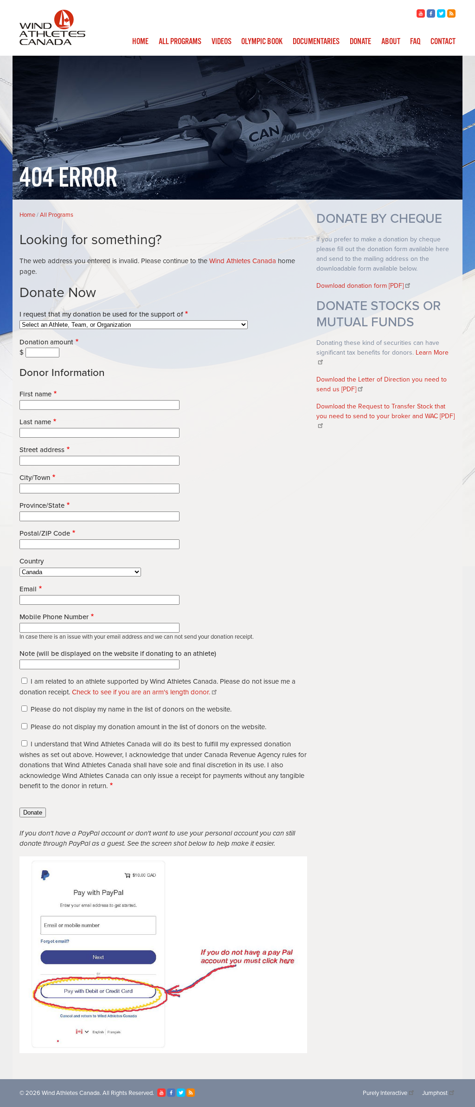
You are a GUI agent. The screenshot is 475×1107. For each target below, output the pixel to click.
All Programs (180, 42)
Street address (41, 450)
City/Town (34, 477)
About (390, 42)
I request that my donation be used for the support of (101, 314)
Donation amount (46, 342)
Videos (221, 42)
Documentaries (316, 42)
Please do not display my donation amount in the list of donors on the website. (148, 727)
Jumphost (435, 1093)
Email (28, 589)
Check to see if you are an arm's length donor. (141, 692)
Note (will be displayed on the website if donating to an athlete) (117, 653)
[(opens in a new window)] (421, 15)
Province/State (41, 505)
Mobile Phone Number (54, 617)
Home (140, 42)
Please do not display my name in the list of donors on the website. (131, 709)
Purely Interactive (385, 1093)
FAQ (415, 42)
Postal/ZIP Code (44, 533)
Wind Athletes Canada (242, 261)
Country (31, 561)
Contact (443, 42)
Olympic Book (261, 42)
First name (35, 394)
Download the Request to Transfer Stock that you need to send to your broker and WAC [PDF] (385, 411)
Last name (35, 422)
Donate (360, 42)
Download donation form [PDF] (360, 286)
